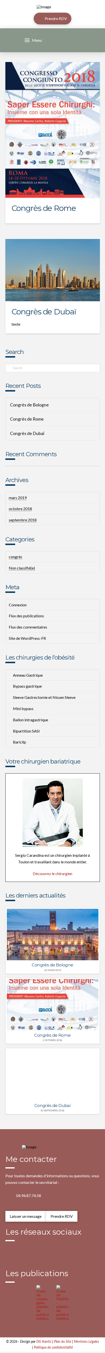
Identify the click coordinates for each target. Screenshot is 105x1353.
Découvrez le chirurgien (52, 873)
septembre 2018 (23, 519)
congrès (15, 556)
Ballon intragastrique (30, 719)
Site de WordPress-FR (27, 638)
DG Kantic (44, 1341)
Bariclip (19, 742)
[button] (33, 40)
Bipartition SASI (26, 731)
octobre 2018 (20, 508)
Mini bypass (23, 708)
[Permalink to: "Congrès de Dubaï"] (52, 270)
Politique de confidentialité (53, 1347)
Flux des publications (26, 615)
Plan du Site (62, 1341)
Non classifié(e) (22, 568)
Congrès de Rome (43, 208)
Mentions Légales (86, 1341)
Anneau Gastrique (28, 675)
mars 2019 (18, 497)
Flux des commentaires (28, 627)
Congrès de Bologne (29, 404)
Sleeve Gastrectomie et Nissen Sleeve (44, 697)
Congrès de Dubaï (43, 311)
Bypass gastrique (27, 686)
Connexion (18, 604)
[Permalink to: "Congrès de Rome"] (52, 130)
